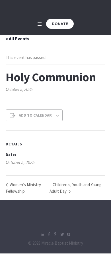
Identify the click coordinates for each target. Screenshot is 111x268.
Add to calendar (35, 115)
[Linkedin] (42, 234)
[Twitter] (62, 234)
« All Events (17, 38)
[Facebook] (49, 234)
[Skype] (68, 234)
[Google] (55, 234)
